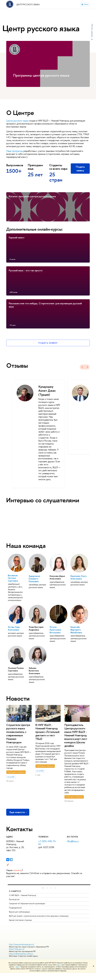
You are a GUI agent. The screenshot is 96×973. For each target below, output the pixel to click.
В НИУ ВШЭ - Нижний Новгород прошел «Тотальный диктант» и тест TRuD (47, 732)
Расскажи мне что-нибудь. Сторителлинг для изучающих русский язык (45, 305)
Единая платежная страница (20, 920)
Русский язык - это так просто (25, 270)
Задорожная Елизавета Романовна (34, 579)
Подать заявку (80, 168)
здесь (59, 965)
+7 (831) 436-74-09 (47, 843)
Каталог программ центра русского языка (32, 196)
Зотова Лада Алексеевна (14, 628)
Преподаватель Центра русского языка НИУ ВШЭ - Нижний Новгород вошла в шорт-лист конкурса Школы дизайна (75, 735)
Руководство (14, 899)
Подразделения (15, 907)
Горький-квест (16, 237)
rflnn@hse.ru (73, 841)
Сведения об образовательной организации (27, 903)
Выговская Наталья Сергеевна (13, 578)
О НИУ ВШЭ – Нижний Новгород (22, 895)
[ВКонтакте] (7, 859)
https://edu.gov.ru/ (16, 949)
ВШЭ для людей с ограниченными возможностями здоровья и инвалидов (38, 916)
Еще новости (17, 812)
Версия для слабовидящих (19, 912)
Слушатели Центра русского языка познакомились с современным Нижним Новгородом (18, 733)
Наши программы (14, 151)
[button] (43, 888)
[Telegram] (11, 859)
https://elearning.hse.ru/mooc (21, 953)
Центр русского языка (28, 4)
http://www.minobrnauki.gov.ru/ (21, 944)
